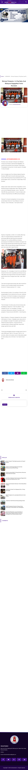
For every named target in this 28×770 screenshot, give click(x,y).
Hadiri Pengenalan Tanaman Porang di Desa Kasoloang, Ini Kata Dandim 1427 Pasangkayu (15, 507)
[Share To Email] (18, 373)
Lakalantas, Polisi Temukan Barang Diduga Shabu (15, 500)
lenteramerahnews (10, 379)
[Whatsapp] (14, 759)
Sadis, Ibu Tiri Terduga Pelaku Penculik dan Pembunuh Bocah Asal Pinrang (14, 467)
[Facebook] (3, 759)
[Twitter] (8, 759)
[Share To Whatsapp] (24, 373)
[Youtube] (24, 759)
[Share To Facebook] (5, 373)
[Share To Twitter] (11, 373)
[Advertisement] (14, 35)
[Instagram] (19, 759)
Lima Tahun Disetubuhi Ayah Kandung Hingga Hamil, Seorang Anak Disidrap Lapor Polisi (16, 479)
